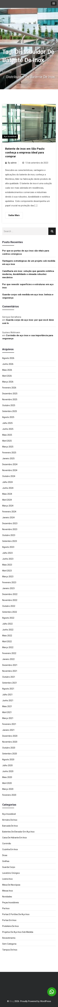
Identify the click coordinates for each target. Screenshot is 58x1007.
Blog (12, 1001)
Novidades (7, 896)
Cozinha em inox (10, 849)
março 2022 (7, 647)
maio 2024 (7, 494)
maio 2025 (7, 435)
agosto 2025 (8, 417)
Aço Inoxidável (10, 136)
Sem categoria (9, 944)
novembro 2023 (9, 529)
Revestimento (8, 938)
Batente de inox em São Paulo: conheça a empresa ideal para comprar (25, 152)
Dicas (4, 855)
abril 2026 (7, 376)
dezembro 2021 (9, 665)
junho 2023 (7, 559)
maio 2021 (7, 706)
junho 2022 (7, 629)
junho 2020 (7, 771)
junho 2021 (7, 700)
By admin (12, 163)
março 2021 (7, 718)
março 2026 (7, 382)
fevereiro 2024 (9, 511)
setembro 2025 (9, 411)
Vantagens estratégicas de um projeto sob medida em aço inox (28, 262)
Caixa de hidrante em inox (14, 837)
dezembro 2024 (9, 464)
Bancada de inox (10, 826)
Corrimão (6, 843)
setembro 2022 (9, 612)
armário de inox (9, 820)
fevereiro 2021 (9, 724)
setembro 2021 (9, 683)
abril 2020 (7, 783)
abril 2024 (7, 500)
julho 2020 (7, 765)
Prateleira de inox (10, 926)
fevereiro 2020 (9, 795)
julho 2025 (7, 423)
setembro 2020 (9, 753)
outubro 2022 (8, 606)
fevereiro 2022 (9, 653)
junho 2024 (7, 488)
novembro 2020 (9, 742)
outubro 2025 (8, 405)
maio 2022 (7, 635)
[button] (54, 3)
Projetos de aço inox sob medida (17, 932)
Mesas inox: (7, 891)
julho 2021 (7, 694)
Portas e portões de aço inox (15, 914)
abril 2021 (7, 712)
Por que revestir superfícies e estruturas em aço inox (28, 286)
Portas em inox (9, 920)
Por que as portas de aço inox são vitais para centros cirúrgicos (25, 252)
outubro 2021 (8, 677)
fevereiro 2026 (9, 387)
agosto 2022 (8, 618)
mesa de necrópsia (11, 885)
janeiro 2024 (8, 517)
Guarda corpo (8, 867)
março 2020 (7, 789)
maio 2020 (7, 777)
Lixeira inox (7, 879)
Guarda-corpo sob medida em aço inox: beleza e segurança (27, 296)
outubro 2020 (8, 748)
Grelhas (5, 861)
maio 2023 (7, 565)
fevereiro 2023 (9, 582)
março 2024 (7, 506)
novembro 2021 (9, 671)
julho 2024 (7, 482)
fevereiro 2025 (9, 452)
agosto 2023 (8, 547)
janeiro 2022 (8, 659)
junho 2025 (7, 429)
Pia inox (6, 908)
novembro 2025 (9, 399)
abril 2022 (7, 641)
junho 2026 (7, 364)
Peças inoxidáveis (10, 902)
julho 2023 (7, 553)
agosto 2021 (8, 689)
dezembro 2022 (9, 594)
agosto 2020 (8, 759)
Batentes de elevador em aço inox (18, 832)
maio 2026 (7, 370)
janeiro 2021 (8, 730)
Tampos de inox (9, 950)
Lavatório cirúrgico (11, 873)
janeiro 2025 (8, 458)
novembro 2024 (9, 470)
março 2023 (7, 576)
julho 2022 (7, 624)
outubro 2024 (8, 476)
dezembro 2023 (9, 523)
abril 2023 (7, 570)
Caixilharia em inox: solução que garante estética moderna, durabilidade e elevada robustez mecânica (28, 274)
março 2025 (7, 447)
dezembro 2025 (9, 393)
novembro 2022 (9, 600)
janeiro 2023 (8, 588)
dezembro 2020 (9, 736)
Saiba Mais (14, 215)
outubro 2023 (8, 535)
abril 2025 (7, 441)
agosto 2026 (8, 358)
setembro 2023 (9, 541)
